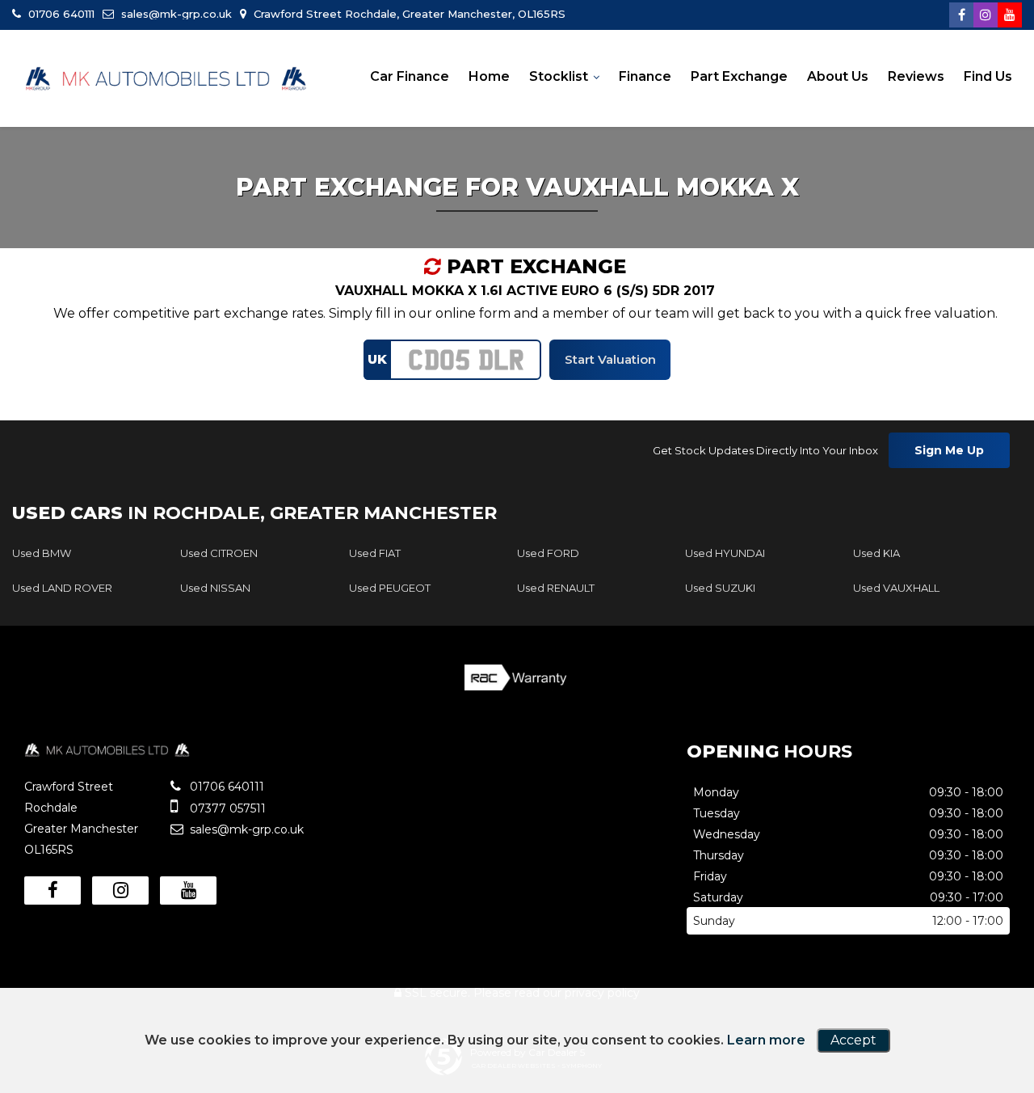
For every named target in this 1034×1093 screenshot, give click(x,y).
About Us (837, 76)
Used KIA (876, 552)
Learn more (766, 1040)
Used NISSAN (215, 587)
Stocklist (558, 76)
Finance (645, 76)
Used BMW (41, 552)
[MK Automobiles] (165, 79)
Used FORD (548, 552)
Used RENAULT (556, 587)
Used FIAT (375, 552)
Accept (853, 1040)
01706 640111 (60, 13)
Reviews (916, 76)
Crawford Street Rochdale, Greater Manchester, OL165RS (407, 13)
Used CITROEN (219, 552)
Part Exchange (739, 76)
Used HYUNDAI (725, 552)
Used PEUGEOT (390, 587)
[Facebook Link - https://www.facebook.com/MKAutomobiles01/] (961, 14)
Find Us (988, 76)
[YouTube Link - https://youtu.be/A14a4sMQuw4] (1010, 14)
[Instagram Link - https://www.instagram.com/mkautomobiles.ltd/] (985, 14)
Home (489, 76)
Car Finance (409, 76)
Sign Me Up (949, 450)
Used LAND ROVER (62, 587)
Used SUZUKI (720, 587)
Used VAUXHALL (896, 587)
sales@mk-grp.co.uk (175, 13)
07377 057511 (226, 808)
